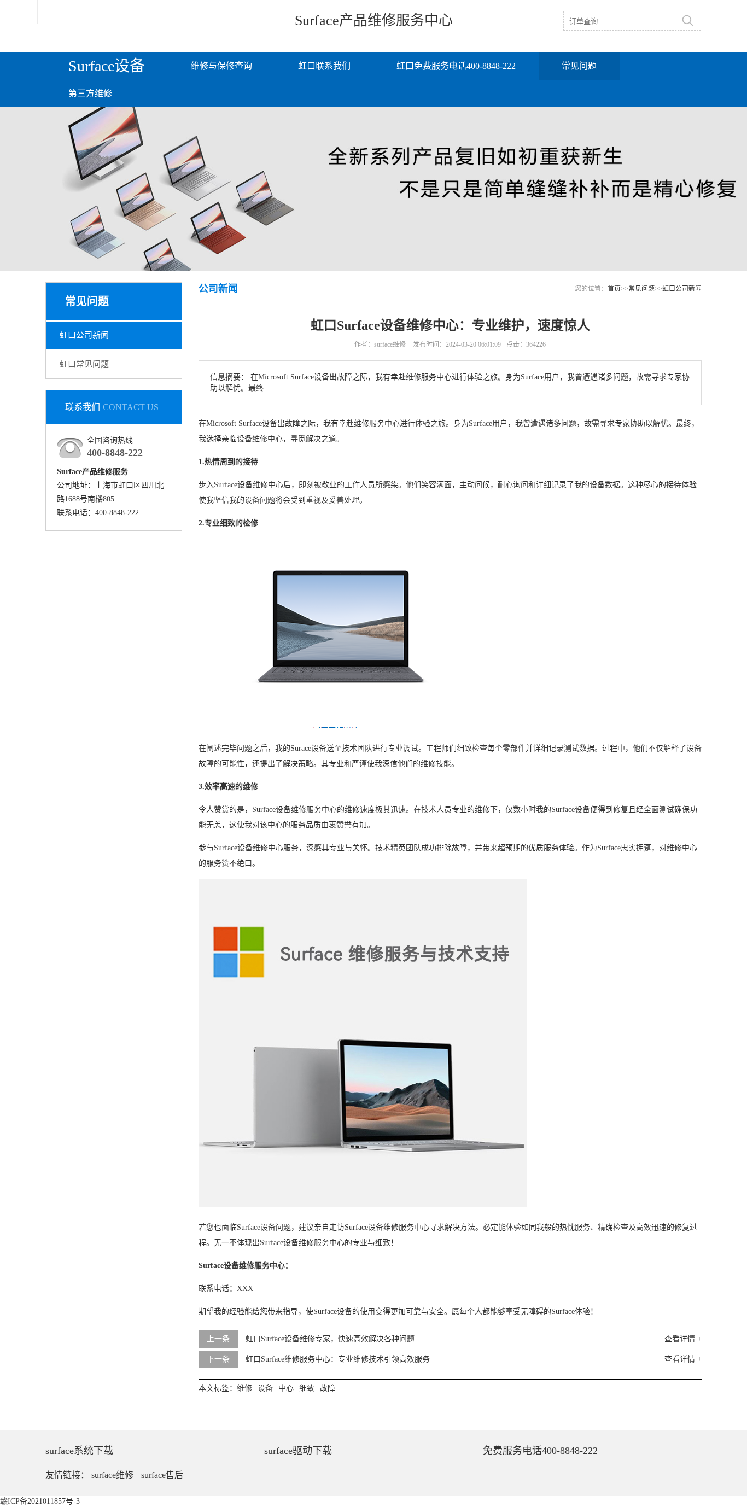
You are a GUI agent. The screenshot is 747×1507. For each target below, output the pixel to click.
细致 (227, 523)
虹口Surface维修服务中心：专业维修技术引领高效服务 (338, 1359)
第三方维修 (90, 93)
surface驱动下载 (298, 1450)
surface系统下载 (79, 1450)
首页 (614, 289)
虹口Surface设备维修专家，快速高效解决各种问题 (330, 1339)
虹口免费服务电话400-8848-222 (456, 66)
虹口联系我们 (324, 66)
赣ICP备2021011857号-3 (40, 1501)
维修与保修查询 (221, 66)
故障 (292, 423)
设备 (269, 423)
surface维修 (112, 1475)
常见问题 (579, 66)
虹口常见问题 (84, 364)
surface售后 (162, 1475)
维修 (361, 423)
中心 (392, 423)
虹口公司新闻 (84, 335)
